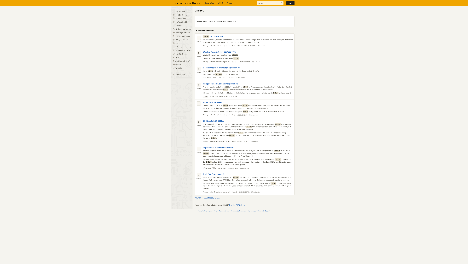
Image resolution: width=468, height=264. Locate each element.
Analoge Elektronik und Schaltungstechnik (216, 46)
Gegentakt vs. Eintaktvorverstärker (218, 147)
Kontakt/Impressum (205, 211)
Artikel (220, 3)
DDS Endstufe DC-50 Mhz (213, 121)
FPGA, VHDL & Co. (181, 40)
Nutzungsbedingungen (238, 211)
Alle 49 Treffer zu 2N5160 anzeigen (207, 198)
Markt (177, 57)
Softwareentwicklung (183, 47)
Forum (229, 3)
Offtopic (178, 64)
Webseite (178, 68)
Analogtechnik (180, 18)
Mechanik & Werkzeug (183, 29)
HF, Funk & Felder (181, 22)
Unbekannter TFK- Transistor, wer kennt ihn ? (222, 67)
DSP (176, 43)
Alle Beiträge (180, 11)
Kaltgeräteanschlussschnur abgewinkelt (220, 83)
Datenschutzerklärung (221, 211)
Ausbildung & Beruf (182, 61)
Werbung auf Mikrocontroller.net (259, 211)
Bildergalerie (180, 74)
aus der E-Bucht (213, 36)
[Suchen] (281, 3)
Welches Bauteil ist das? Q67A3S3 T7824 (220, 51)
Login (290, 3)
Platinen (178, 25)
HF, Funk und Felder (209, 78)
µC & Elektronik (181, 15)
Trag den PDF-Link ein (237, 205)
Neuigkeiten (209, 3)
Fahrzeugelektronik (182, 33)
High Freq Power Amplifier (214, 174)
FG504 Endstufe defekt (212, 102)
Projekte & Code (181, 54)
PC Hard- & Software (182, 50)
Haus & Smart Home (182, 36)
